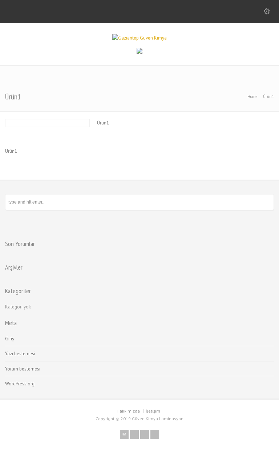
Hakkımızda (128, 411)
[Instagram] (154, 434)
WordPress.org (20, 384)
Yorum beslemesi (22, 369)
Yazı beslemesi (20, 354)
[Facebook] (134, 434)
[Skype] (144, 434)
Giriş (9, 339)
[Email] (124, 434)
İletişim (153, 411)
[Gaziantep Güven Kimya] (139, 38)
